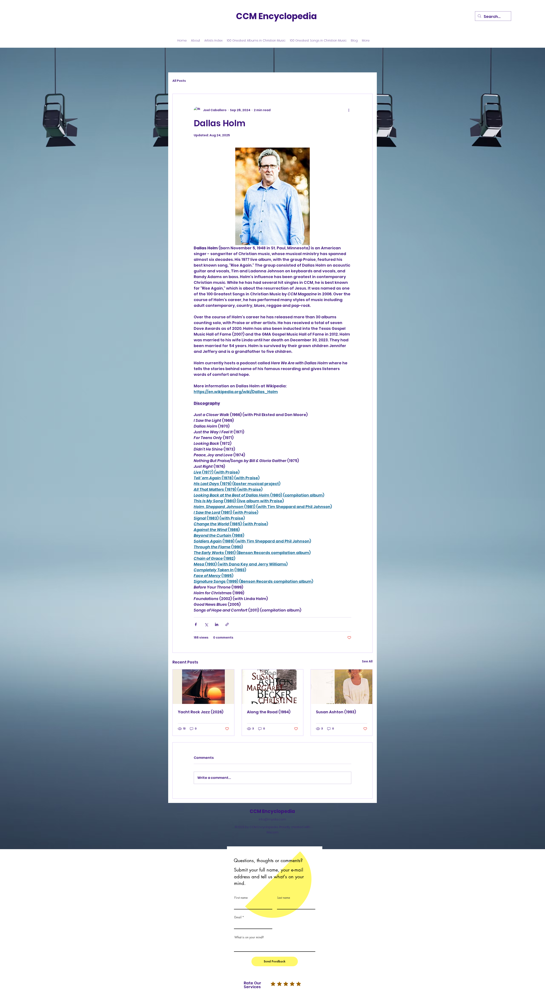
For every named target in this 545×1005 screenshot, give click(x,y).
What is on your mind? (249, 937)
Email (237, 917)
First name (241, 897)
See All (367, 661)
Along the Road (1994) (268, 712)
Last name (283, 897)
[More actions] (348, 110)
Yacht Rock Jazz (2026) (200, 712)
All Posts (179, 81)
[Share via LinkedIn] (217, 624)
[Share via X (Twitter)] (206, 624)
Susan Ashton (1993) (336, 712)
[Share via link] (227, 624)
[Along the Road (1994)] (272, 686)
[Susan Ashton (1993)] (341, 686)
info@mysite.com (272, 819)
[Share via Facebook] (196, 624)
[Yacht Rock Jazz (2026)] (203, 686)
